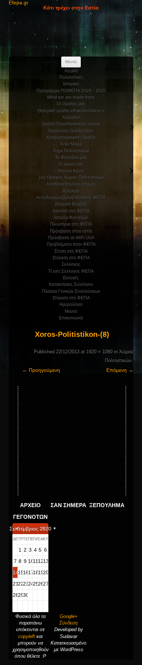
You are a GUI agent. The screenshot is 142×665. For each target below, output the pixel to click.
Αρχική (71, 70)
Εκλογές (71, 277)
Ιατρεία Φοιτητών (71, 217)
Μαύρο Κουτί (71, 171)
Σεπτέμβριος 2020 (30, 529)
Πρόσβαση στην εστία (71, 231)
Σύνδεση (68, 623)
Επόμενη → (119, 370)
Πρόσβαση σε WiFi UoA (71, 237)
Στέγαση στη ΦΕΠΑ (71, 257)
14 (15, 572)
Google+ (69, 616)
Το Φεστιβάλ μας (71, 157)
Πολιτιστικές (71, 77)
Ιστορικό (71, 83)
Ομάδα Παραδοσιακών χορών (71, 124)
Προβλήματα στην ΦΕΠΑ (71, 244)
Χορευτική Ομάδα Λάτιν (71, 130)
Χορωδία (71, 117)
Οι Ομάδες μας (71, 103)
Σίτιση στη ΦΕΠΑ (71, 251)
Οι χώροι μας (71, 164)
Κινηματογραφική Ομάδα (71, 137)
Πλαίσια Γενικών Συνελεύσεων (71, 291)
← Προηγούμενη (41, 370)
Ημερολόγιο (71, 304)
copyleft (27, 636)
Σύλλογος (71, 264)
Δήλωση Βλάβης (71, 204)
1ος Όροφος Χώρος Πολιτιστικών (71, 177)
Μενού (71, 311)
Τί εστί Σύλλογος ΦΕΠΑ (71, 271)
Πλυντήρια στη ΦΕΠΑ (71, 224)
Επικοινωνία (71, 317)
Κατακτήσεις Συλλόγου (71, 284)
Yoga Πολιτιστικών (71, 150)
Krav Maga (71, 144)
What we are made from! (71, 97)
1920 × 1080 (99, 351)
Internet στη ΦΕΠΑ (71, 211)
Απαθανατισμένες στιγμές (71, 184)
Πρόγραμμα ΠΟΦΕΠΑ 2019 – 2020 (71, 90)
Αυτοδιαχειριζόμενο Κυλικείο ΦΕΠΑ (71, 197)
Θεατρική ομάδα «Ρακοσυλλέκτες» (71, 110)
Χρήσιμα (71, 191)
